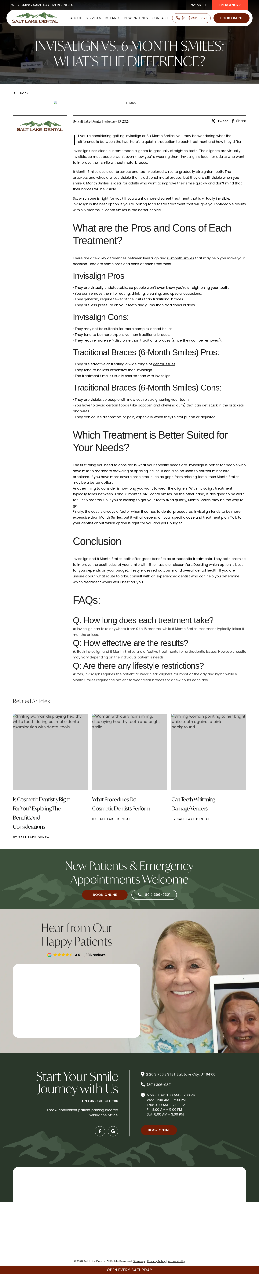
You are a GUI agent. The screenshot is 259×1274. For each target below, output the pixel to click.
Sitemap (139, 1261)
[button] (76, 955)
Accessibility (176, 1261)
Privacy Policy (156, 1261)
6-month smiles (180, 258)
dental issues (164, 364)
